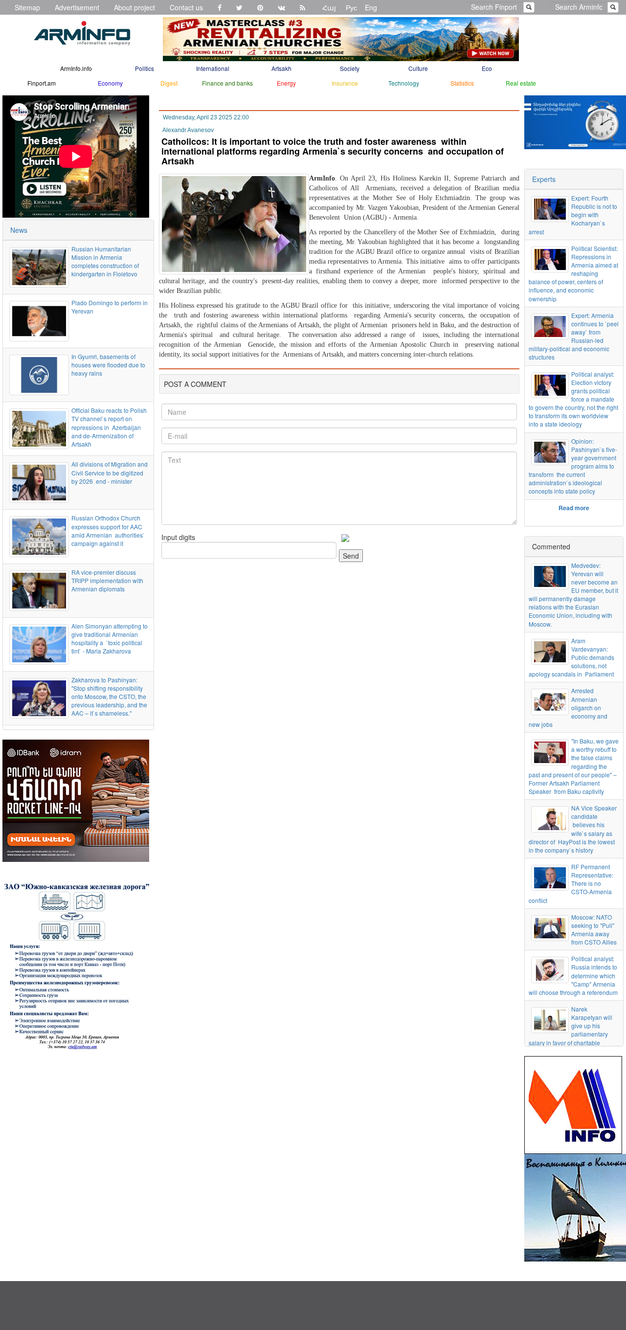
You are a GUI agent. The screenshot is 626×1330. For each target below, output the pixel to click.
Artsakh (281, 68)
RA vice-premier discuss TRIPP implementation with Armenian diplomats (107, 580)
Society (349, 68)
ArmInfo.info (76, 68)
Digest (169, 83)
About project (134, 7)
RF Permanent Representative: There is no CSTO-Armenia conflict (571, 883)
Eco (487, 68)
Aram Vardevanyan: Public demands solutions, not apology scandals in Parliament (571, 657)
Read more (574, 507)
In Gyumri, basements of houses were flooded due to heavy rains (108, 364)
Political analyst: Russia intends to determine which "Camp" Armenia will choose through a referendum (573, 975)
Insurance (345, 83)
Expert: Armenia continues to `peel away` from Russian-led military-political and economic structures (574, 336)
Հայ (329, 7)
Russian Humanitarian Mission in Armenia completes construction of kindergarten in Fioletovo (105, 261)
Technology (403, 83)
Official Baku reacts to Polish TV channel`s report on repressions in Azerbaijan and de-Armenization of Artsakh (109, 427)
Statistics (462, 83)
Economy (110, 83)
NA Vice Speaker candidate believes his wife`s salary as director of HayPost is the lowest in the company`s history (573, 829)
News (18, 230)
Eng (371, 7)
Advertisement (77, 7)
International (212, 68)
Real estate (521, 83)
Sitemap (27, 7)
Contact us (186, 7)
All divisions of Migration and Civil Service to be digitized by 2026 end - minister (109, 472)
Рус (351, 7)
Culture (418, 68)
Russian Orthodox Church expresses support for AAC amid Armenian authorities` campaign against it (108, 530)
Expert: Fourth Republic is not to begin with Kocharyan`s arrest (573, 215)
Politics (144, 68)
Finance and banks (227, 83)
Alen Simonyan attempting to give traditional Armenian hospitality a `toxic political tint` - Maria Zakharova (109, 638)
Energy (286, 83)
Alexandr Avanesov (188, 130)
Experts (544, 179)
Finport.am (41, 83)
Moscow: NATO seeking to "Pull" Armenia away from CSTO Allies (594, 929)
